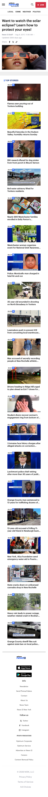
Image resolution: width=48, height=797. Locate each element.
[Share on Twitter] (13, 42)
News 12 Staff (7, 35)
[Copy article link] (16, 42)
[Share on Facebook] (10, 42)
